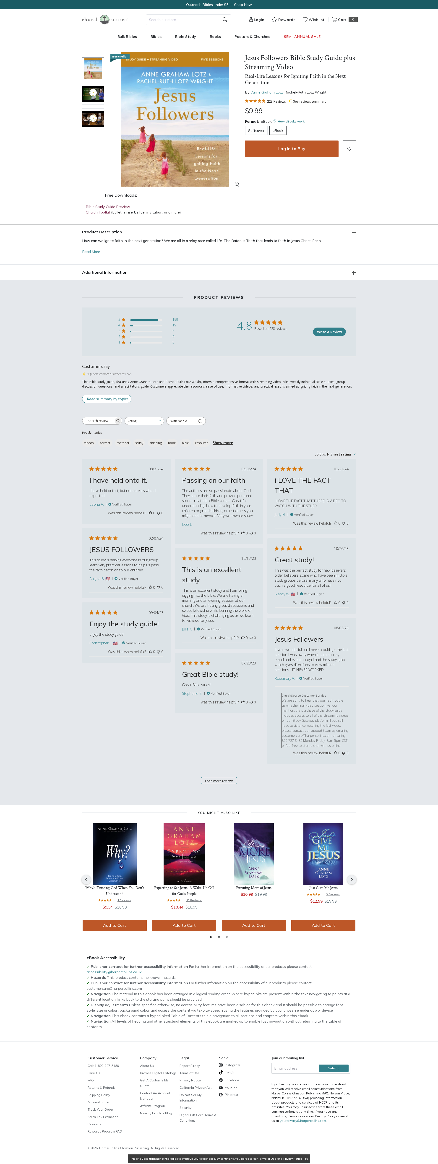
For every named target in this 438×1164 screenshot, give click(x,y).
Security (185, 1108)
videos (89, 443)
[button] (349, 149)
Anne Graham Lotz (267, 92)
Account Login (98, 1102)
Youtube (231, 1088)
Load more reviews (219, 781)
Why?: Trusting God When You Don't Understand (114, 890)
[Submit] (225, 19)
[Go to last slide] (86, 879)
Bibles (156, 36)
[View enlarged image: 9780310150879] (175, 119)
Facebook (232, 1080)
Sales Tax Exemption (103, 1117)
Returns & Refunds (101, 1088)
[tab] (211, 937)
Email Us (94, 1073)
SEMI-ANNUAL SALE (302, 36)
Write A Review (329, 332)
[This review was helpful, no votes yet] (150, 513)
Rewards (94, 1124)
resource (201, 443)
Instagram (232, 1065)
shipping (156, 443)
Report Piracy (190, 1066)
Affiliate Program (153, 1106)
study (139, 443)
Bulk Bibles (127, 36)
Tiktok (229, 1072)
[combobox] (188, 19)
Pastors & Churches (252, 36)
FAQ (91, 1080)
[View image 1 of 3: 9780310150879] (93, 68)
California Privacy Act (195, 1088)
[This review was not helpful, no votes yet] (158, 513)
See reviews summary (309, 101)
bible (185, 443)
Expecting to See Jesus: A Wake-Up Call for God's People (184, 890)
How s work (291, 121)
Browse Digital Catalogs (158, 1073)
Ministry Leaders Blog (156, 1113)
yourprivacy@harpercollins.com (303, 1121)
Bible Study (185, 36)
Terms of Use (189, 1073)
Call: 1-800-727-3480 (103, 1066)
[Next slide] (351, 879)
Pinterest (231, 1095)
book (172, 443)
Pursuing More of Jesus (253, 887)
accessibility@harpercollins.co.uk (114, 972)
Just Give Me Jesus (323, 887)
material (123, 443)
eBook (278, 130)
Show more (223, 442)
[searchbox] (98, 420)
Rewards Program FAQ (105, 1131)
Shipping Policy (99, 1095)
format (105, 443)
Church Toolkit (98, 212)
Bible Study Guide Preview (108, 206)
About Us (147, 1066)
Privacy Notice (190, 1080)
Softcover (256, 130)
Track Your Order (100, 1109)
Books (215, 36)
